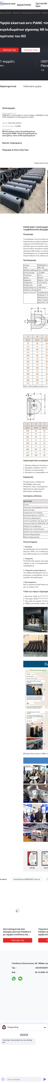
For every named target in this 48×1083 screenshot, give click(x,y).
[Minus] (44, 1027)
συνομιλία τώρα (31, 50)
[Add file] (3, 1079)
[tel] (27, 979)
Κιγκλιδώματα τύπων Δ (31, 13)
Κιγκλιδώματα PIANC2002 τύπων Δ (27, 879)
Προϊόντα (16, 13)
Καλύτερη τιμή (9, 50)
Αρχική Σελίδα (5, 13)
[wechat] (20, 979)
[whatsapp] (14, 979)
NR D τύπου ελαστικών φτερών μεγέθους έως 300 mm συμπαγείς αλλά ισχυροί (17, 932)
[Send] (45, 1079)
